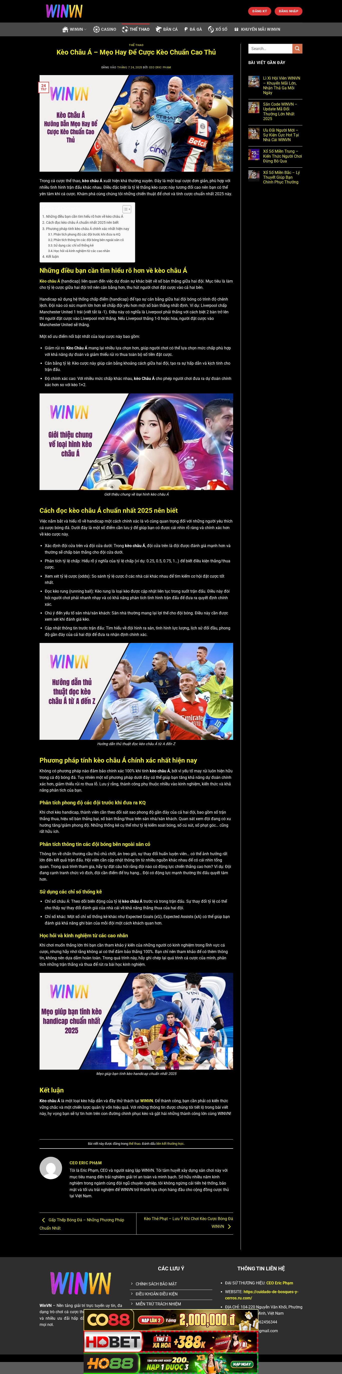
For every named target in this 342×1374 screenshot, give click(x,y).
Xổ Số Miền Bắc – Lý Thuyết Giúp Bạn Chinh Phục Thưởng (281, 177)
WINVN (76, 29)
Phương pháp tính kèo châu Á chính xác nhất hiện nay (88, 229)
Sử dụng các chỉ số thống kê (74, 245)
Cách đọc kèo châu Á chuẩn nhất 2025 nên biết (82, 222)
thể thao (140, 29)
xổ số (222, 29)
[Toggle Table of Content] (124, 209)
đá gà (196, 29)
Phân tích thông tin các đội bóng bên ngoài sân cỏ (89, 240)
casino (108, 29)
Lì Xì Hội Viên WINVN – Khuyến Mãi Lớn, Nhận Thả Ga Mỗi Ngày (281, 85)
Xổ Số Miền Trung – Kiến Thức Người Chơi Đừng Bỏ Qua (282, 156)
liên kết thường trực (170, 1144)
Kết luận (53, 257)
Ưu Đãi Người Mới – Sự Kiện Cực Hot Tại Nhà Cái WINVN (281, 135)
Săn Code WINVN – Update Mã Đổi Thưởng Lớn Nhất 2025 (280, 111)
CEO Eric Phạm (160, 67)
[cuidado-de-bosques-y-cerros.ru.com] (65, 11)
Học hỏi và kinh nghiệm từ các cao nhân (82, 251)
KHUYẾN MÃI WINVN (260, 29)
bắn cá (170, 29)
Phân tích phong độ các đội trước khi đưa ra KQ (87, 234)
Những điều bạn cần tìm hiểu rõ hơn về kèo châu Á (84, 216)
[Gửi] (297, 49)
